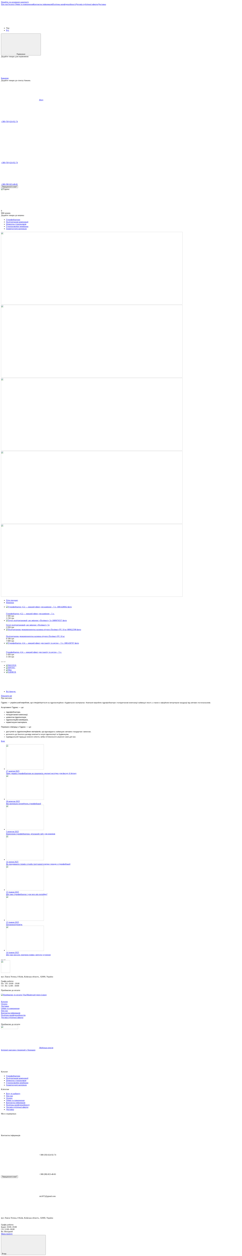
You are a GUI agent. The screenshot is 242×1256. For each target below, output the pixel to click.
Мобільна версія (46, 1048)
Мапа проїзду (7, 1234)
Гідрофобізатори (13, 220)
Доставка (102, 4)
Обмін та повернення (24, 4)
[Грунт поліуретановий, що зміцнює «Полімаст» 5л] (123, 620)
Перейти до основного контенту (15, 2)
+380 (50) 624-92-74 (9, 121)
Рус (7, 30)
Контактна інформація (42, 4)
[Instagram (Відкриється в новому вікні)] (20, 24)
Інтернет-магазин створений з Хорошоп (18, 1050)
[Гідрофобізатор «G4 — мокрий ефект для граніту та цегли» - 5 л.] (123, 643)
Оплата (11, 4)
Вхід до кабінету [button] (13, 1093)
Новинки (10, 602)
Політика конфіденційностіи (13, 1015)
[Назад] (2, 661)
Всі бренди (11, 691)
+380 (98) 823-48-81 (9, 184)
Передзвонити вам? (9, 187)
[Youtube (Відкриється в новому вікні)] (95, 24)
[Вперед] (5, 661)
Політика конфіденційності (64, 4)
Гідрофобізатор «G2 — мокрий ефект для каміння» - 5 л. (30, 614)
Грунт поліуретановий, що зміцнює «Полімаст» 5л (28, 625)
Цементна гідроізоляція (16, 224)
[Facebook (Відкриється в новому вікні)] (58, 24)
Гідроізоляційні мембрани (17, 226)
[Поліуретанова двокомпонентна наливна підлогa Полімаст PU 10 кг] (123, 629)
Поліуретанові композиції (17, 222)
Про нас (4, 4)
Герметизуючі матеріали (16, 229)
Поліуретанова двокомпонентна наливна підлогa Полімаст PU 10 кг (35, 636)
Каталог (4, 1002)
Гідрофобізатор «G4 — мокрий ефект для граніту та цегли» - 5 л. (34, 652)
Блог (3, 741)
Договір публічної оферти (87, 4)
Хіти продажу (12, 600)
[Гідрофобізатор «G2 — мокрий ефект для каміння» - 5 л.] (123, 607)
